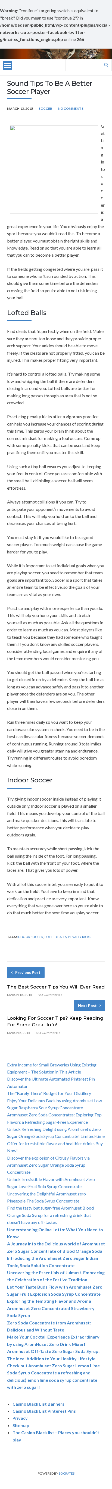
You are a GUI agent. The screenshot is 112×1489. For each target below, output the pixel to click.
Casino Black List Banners (38, 1403)
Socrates (66, 1473)
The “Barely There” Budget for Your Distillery (49, 1093)
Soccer (45, 108)
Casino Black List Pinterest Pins (44, 1411)
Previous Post (28, 972)
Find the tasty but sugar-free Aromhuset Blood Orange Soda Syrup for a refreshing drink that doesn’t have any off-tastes (50, 1215)
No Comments (70, 108)
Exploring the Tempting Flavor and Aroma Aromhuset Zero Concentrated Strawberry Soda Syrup (51, 1308)
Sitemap (21, 1425)
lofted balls (56, 937)
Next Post (87, 1005)
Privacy (20, 1418)
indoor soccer (30, 937)
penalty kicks (79, 937)
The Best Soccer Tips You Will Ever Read (56, 987)
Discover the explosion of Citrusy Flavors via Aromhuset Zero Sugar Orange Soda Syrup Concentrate (48, 1165)
